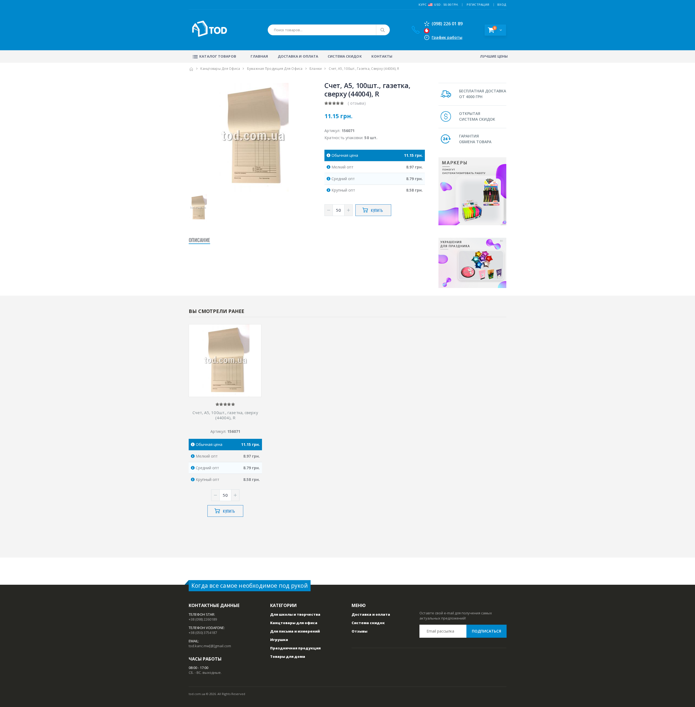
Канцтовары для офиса (220, 68)
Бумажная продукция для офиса (275, 68)
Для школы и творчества (295, 614)
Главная (259, 56)
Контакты (382, 56)
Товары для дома (287, 656)
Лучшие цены (494, 56)
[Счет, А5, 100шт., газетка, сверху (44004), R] (225, 361)
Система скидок (345, 56)
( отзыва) (357, 103)
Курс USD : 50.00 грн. (439, 4)
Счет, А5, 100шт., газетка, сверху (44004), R (225, 415)
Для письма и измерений (295, 631)
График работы (447, 37)
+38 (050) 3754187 (203, 632)
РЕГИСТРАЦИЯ (478, 4)
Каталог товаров (217, 56)
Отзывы (359, 631)
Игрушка (279, 639)
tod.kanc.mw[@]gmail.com (210, 645)
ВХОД (501, 4)
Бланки (315, 68)
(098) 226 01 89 (447, 24)
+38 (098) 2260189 (203, 619)
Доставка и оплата (298, 56)
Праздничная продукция (295, 648)
